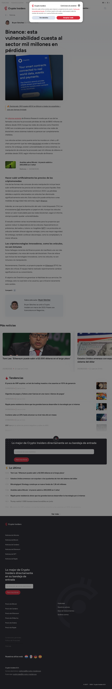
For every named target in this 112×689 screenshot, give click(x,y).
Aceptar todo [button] (68, 18)
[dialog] (56, 12)
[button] (43, 18)
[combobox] (79, 5)
